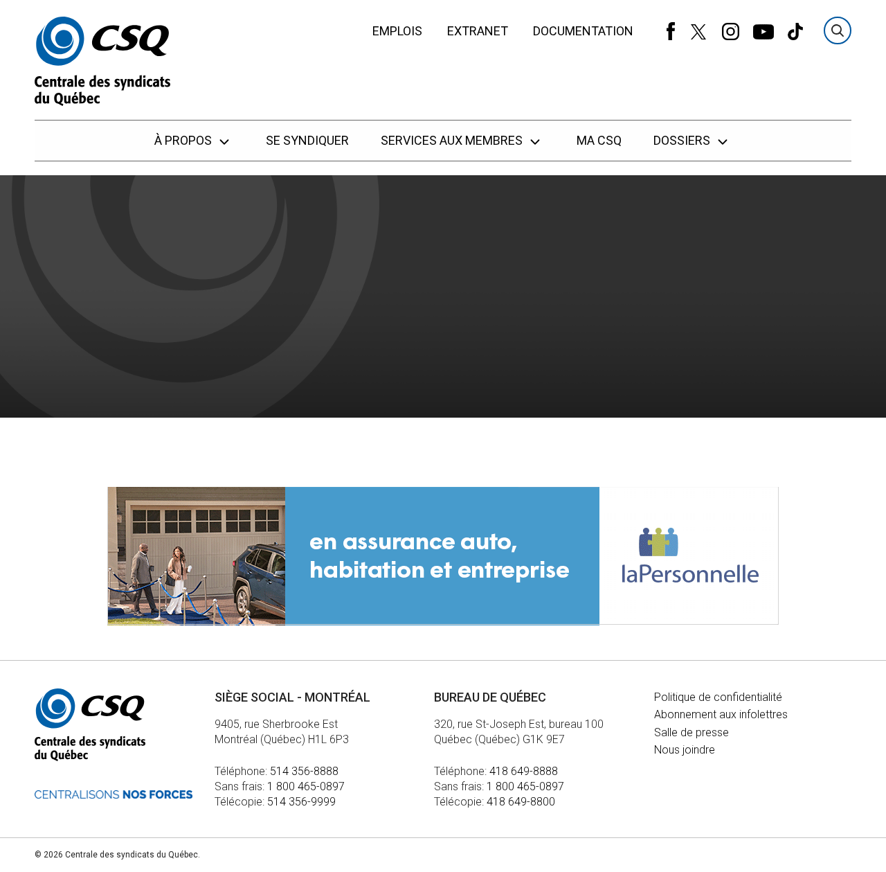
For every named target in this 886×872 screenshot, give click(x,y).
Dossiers (683, 140)
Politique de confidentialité (718, 697)
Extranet (477, 31)
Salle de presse (691, 732)
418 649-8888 (523, 771)
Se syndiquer (307, 140)
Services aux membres (453, 140)
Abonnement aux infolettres (721, 714)
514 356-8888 (304, 771)
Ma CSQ (599, 140)
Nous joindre (684, 749)
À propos (184, 140)
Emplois (397, 31)
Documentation (583, 31)
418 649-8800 (521, 801)
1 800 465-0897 (306, 786)
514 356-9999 (301, 801)
